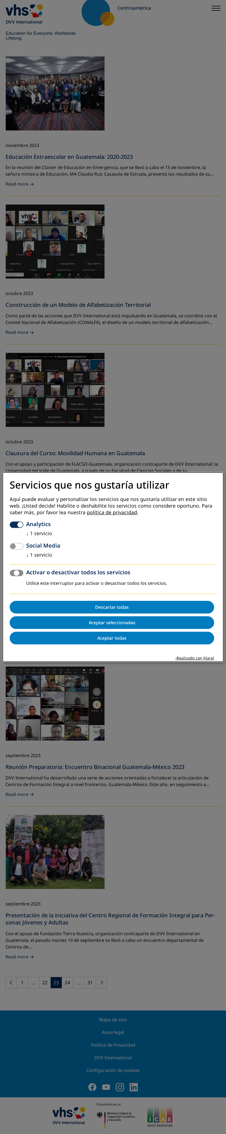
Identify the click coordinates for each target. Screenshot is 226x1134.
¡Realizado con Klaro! (195, 658)
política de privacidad (112, 512)
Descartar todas (112, 607)
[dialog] (113, 567)
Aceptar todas (112, 638)
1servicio (39, 533)
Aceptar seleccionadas (112, 623)
